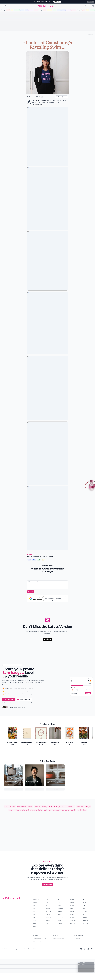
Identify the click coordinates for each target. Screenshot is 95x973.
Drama (38, 559)
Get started (88, 693)
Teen (88, 10)
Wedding (64, 10)
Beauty (84, 899)
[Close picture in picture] (79, 963)
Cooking (72, 902)
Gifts (26, 10)
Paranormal (48, 917)
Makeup (48, 914)
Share (65, 96)
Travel (47, 923)
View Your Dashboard (25, 699)
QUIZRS (66, 561)
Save (59, 96)
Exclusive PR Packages (58, 938)
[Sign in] (93, 6)
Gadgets (79, 10)
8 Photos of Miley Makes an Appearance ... (61, 807)
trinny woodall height (84, 807)
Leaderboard (74, 693)
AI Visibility (56, 935)
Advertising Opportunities (39, 938)
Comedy (34, 559)
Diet (34, 905)
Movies (72, 914)
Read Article (17, 789)
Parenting (60, 917)
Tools (34, 926)
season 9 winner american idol (19, 810)
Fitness (7, 10)
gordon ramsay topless (24, 807)
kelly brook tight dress (51, 810)
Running (85, 917)
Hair (84, 908)
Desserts (31, 10)
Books (47, 902)
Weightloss (85, 923)
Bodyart (35, 902)
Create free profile (8, 699)
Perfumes (74, 10)
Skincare (48, 920)
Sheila (30, 96)
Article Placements (78, 935)
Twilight (60, 923)
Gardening (60, 908)
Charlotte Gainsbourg (43, 100)
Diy (11, 10)
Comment (30, 591)
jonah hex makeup (40, 807)
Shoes (22, 10)
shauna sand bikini (36, 810)
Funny (40, 10)
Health (35, 911)
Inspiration (48, 911)
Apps (47, 899)
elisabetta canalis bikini (68, 810)
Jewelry (72, 911)
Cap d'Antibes (38, 104)
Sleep (59, 920)
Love (84, 10)
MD (42, 96)
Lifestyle (85, 911)
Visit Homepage (47, 884)
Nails (34, 917)
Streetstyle (73, 920)
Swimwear (49, 10)
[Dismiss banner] (66, 597)
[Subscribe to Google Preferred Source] (36, 598)
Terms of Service (37, 941)
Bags (45, 10)
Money (58, 10)
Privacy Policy (77, 938)
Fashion (60, 905)
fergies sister (82, 810)
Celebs (68, 10)
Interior (36, 10)
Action (29, 559)
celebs (4, 34)
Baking (3, 10)
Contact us (36, 935)
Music (84, 914)
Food (55, 10)
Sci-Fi (43, 559)
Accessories (16, 10)
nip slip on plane (9, 807)
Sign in (30, 703)
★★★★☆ (90, 34)
